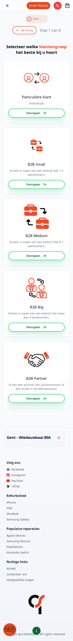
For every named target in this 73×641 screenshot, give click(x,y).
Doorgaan (33, 113)
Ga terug (27, 30)
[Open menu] (7, 6)
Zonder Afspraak (38, 5)
